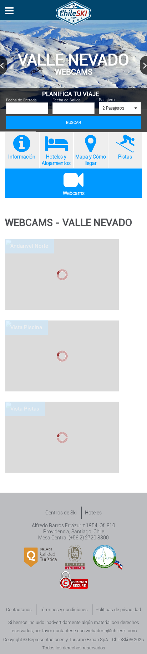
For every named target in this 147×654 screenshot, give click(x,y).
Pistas (125, 157)
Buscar (73, 122)
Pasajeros (112, 104)
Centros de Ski (61, 512)
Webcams (74, 193)
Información (21, 157)
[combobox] (120, 108)
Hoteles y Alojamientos (56, 160)
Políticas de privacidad (118, 609)
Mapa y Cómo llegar (90, 160)
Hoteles (93, 512)
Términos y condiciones (64, 609)
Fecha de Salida (66, 100)
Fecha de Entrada (21, 100)
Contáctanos (19, 609)
